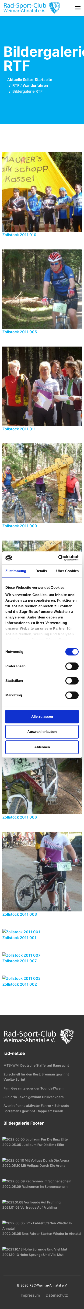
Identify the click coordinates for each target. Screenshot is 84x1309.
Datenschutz (57, 1295)
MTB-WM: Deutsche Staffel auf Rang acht (36, 1065)
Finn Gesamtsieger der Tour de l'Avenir (34, 1088)
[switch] (72, 666)
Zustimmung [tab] (15, 571)
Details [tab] (41, 571)
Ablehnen (42, 747)
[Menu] (77, 8)
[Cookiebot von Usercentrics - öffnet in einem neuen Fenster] (59, 558)
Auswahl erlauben (42, 732)
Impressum (30, 1295)
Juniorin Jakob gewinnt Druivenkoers (34, 1097)
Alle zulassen (42, 716)
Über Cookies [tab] (67, 571)
